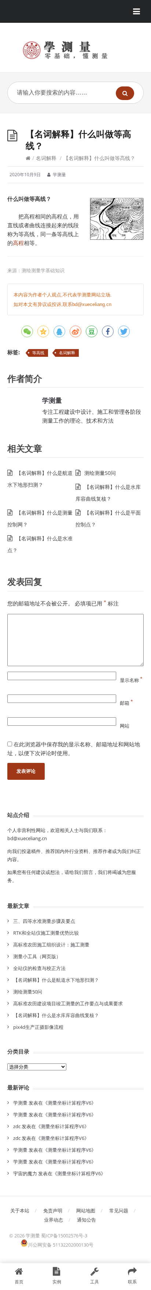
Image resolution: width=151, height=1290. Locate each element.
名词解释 (46, 157)
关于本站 (19, 1210)
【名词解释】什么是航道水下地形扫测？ (56, 980)
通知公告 (86, 1219)
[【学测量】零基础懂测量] (75, 50)
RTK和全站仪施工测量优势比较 (46, 933)
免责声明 (52, 1210)
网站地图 (85, 1210)
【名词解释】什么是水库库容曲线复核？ (56, 1015)
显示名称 (131, 680)
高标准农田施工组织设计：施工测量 (51, 944)
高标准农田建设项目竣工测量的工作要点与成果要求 (68, 1003)
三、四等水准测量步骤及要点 (44, 921)
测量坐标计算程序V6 (69, 1102)
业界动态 (53, 1219)
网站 (124, 725)
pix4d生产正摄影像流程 (38, 1027)
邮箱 (126, 703)
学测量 (52, 400)
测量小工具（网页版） (37, 956)
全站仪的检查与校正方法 (39, 968)
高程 (18, 242)
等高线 (38, 352)
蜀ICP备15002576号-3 (64, 1235)
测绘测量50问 (100, 472)
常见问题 (118, 1210)
